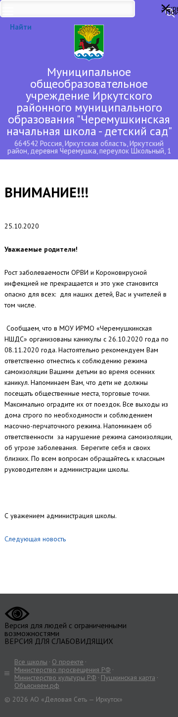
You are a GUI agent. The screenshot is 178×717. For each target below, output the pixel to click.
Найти (21, 27)
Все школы (30, 661)
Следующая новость (35, 538)
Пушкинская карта (128, 677)
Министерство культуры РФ (55, 677)
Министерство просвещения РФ (62, 669)
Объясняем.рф (36, 685)
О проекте (68, 661)
